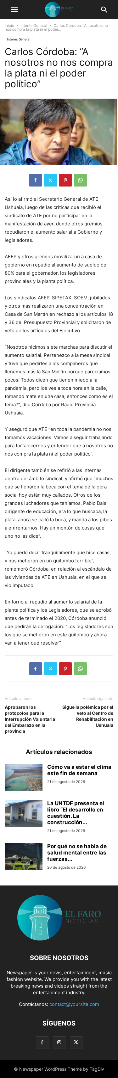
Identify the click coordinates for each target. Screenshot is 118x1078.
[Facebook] (35, 180)
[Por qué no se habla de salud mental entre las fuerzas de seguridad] (23, 857)
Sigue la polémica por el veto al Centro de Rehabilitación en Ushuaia (87, 716)
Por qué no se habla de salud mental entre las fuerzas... (77, 852)
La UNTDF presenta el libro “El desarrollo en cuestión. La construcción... (75, 812)
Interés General (33, 25)
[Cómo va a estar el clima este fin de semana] (23, 778)
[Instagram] (59, 1042)
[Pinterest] (65, 180)
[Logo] (59, 939)
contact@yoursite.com (74, 1004)
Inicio (9, 25)
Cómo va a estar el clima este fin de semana (79, 770)
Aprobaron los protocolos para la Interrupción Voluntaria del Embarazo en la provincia (30, 719)
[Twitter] (50, 180)
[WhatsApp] (80, 180)
